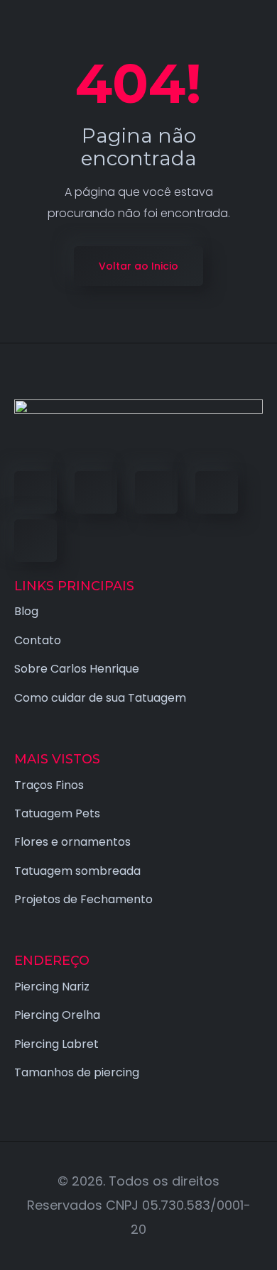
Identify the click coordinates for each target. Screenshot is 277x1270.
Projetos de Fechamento (83, 899)
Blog (26, 611)
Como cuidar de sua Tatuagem (100, 698)
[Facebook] (35, 492)
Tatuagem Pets (57, 813)
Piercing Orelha (57, 1015)
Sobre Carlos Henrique (76, 669)
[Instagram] (216, 492)
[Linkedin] (156, 492)
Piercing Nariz (51, 986)
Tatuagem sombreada (77, 871)
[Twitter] (96, 492)
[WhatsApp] (35, 540)
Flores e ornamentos (72, 842)
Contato (37, 640)
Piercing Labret (56, 1044)
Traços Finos (49, 785)
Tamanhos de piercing (76, 1072)
